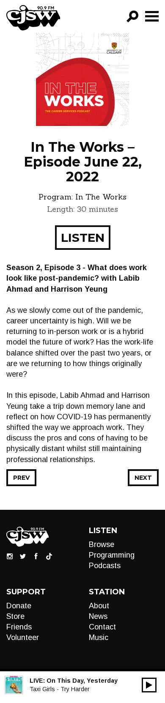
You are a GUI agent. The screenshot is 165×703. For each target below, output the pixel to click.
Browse (101, 544)
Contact (102, 627)
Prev (21, 477)
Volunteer (22, 637)
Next (143, 477)
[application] (149, 685)
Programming (112, 555)
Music (98, 637)
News (98, 616)
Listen (82, 237)
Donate (18, 606)
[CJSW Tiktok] (49, 556)
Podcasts (105, 565)
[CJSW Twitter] (22, 556)
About (99, 606)
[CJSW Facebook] (36, 556)
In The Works (100, 197)
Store (15, 616)
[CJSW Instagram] (9, 556)
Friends (19, 627)
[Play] (149, 685)
